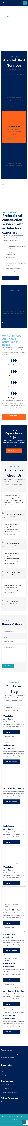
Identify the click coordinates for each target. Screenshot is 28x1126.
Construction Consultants (9, 965)
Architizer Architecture (13, 788)
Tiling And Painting (12, 909)
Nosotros (4, 1072)
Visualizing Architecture (8, 717)
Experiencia (5, 1069)
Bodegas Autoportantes (8, 1075)
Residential (7, 712)
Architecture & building (13, 991)
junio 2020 (15, 710)
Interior (22, 823)
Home (4, 16)
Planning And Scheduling (9, 936)
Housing (23, 931)
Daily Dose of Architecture (9, 747)
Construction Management (9, 1017)
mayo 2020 (15, 783)
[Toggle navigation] (25, 3)
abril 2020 (15, 988)
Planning (6, 785)
